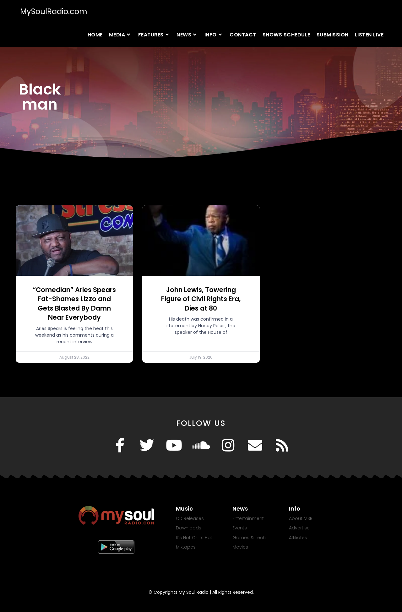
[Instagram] (228, 445)
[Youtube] (174, 445)
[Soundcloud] (201, 445)
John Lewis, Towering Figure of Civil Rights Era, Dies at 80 (201, 299)
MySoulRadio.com (53, 11)
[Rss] (282, 445)
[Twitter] (147, 445)
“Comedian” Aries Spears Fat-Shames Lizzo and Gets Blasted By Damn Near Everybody (74, 303)
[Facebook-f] (120, 445)
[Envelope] (255, 445)
